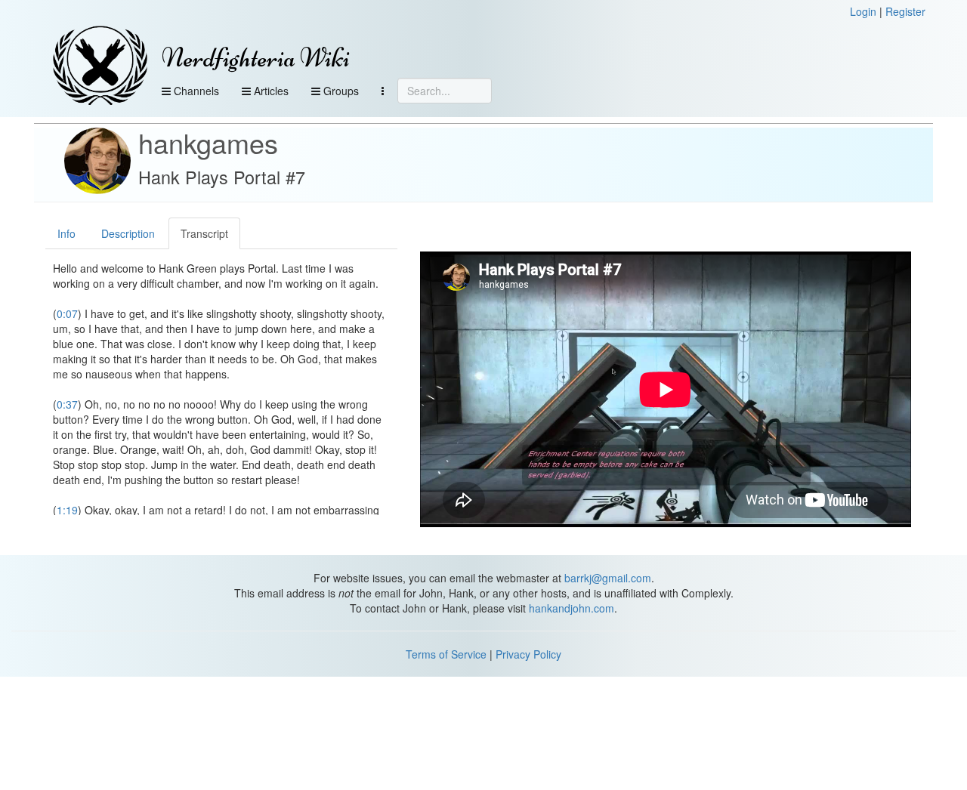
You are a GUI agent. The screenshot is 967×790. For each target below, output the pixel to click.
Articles (270, 90)
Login (863, 11)
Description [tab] (128, 233)
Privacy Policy (528, 654)
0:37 (67, 404)
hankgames (208, 142)
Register (905, 11)
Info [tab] (66, 233)
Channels (195, 90)
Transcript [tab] (204, 233)
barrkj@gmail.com (607, 577)
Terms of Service (446, 654)
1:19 (67, 509)
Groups (339, 90)
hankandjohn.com (571, 608)
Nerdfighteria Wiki (256, 58)
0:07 (67, 313)
